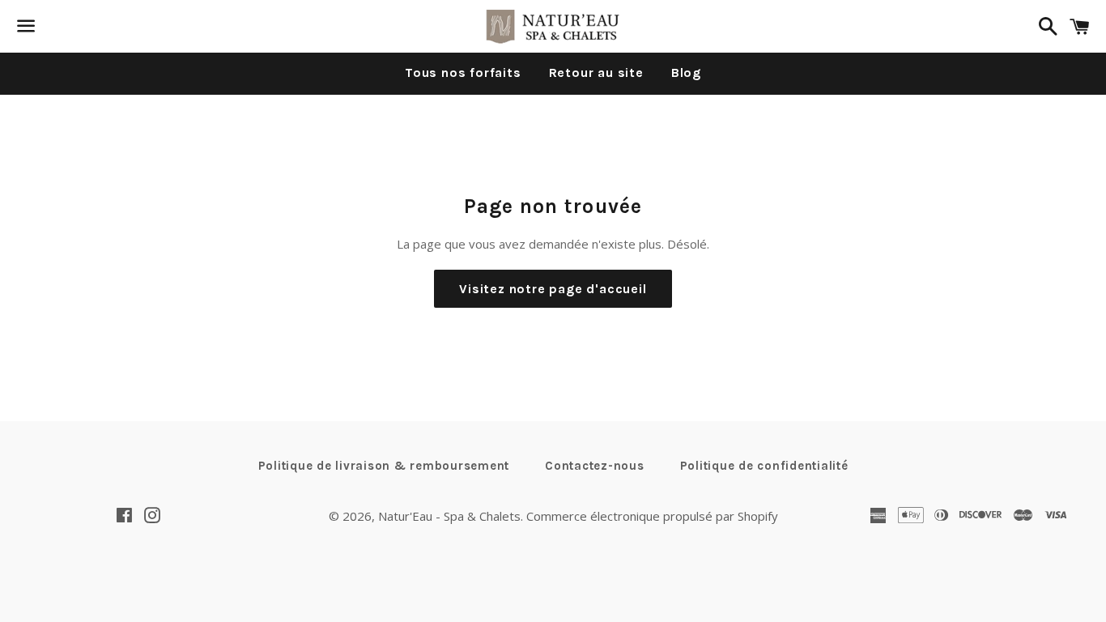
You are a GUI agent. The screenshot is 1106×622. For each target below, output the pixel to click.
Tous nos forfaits (463, 72)
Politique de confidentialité (764, 465)
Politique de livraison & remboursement (384, 465)
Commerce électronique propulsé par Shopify (652, 516)
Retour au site (596, 72)
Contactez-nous (594, 465)
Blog (686, 72)
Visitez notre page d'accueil (552, 288)
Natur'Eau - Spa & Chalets (449, 516)
